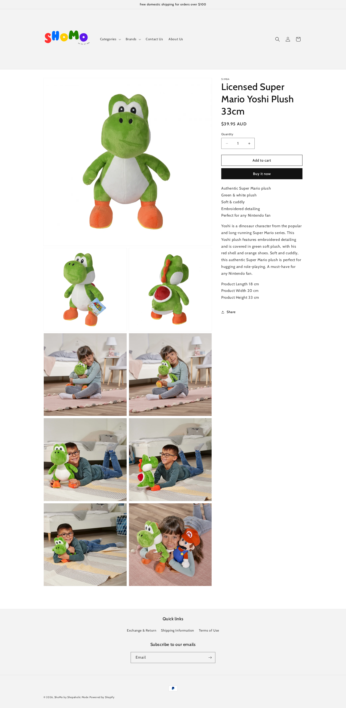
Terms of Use (209, 630)
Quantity (227, 134)
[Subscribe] (210, 657)
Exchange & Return (141, 630)
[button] (110, 39)
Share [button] (231, 312)
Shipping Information (177, 630)
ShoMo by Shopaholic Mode (71, 697)
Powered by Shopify (102, 697)
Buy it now (262, 174)
